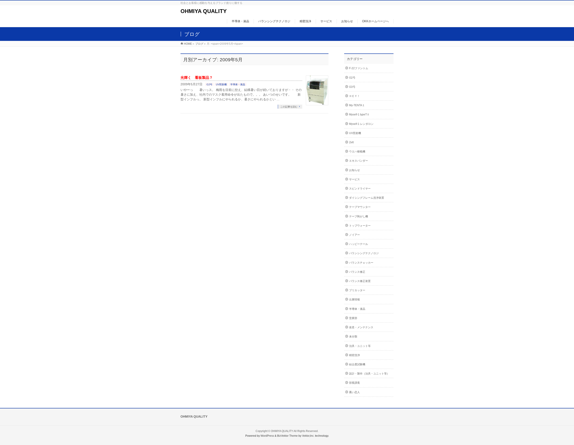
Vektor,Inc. (308, 435)
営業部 (353, 318)
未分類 (353, 336)
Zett (351, 142)
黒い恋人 (354, 392)
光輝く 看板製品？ (196, 77)
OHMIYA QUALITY (203, 11)
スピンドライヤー (360, 188)
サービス (354, 179)
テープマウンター (360, 207)
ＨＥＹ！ (354, 96)
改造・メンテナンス (361, 327)
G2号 (209, 84)
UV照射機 (221, 84)
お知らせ (354, 170)
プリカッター (357, 290)
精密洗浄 (354, 355)
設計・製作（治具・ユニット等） (369, 373)
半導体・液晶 (237, 84)
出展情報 (354, 299)
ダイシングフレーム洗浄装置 (366, 197)
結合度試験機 (357, 364)
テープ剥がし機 (358, 216)
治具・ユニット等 (360, 346)
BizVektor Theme (287, 435)
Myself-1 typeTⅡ (359, 114)
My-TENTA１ (357, 105)
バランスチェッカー (361, 262)
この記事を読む (289, 106)
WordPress (267, 435)
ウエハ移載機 (357, 151)
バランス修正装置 (360, 281)
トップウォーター (360, 225)
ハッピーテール (358, 244)
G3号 (352, 86)
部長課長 (354, 382)
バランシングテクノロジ (364, 253)
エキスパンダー (358, 160)
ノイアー (354, 234)
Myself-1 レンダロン (361, 124)
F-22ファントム (358, 68)
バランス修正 (357, 271)
